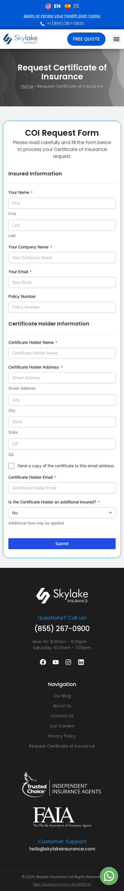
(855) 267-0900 (62, 628)
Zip (11, 454)
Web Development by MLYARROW (62, 884)
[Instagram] (68, 662)
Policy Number (22, 296)
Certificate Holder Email (32, 477)
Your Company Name (30, 246)
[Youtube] (55, 662)
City (11, 410)
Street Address (22, 388)
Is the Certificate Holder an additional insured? (53, 501)
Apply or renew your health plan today (62, 16)
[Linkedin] (81, 662)
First (12, 213)
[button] (116, 39)
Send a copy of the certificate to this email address (66, 465)
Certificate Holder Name (32, 342)
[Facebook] (43, 662)
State (13, 432)
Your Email (19, 271)
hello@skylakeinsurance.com (62, 849)
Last (12, 235)
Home (27, 86)
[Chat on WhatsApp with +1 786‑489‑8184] (109, 876)
